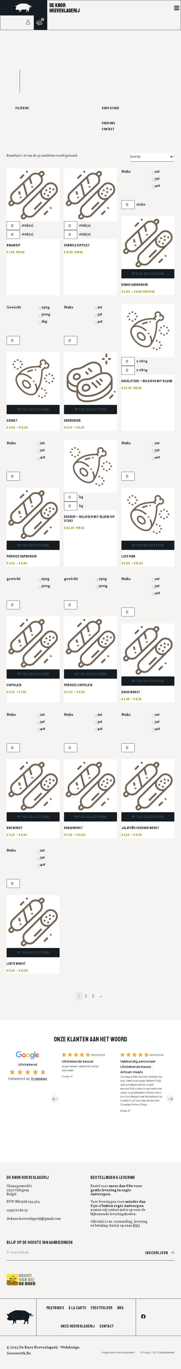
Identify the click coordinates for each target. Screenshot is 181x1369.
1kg (44, 321)
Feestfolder (102, 1307)
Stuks (126, 171)
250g (45, 307)
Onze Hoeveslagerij (78, 1326)
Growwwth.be (19, 1353)
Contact (108, 129)
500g (45, 314)
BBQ (120, 1307)
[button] (177, 8)
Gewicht (14, 307)
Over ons (108, 123)
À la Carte (77, 1307)
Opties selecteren (148, 274)
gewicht (14, 579)
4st (157, 185)
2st (157, 171)
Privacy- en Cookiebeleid (157, 1352)
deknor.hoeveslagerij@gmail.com (34, 1218)
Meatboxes (55, 1307)
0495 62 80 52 (17, 1210)
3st (157, 178)
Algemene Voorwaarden (118, 1352)
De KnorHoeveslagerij (64, 8)
